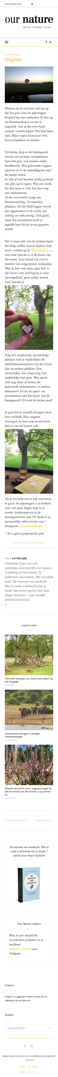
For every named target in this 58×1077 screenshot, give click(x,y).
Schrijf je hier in (20, 949)
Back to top (28, 1072)
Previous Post (16, 820)
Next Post (44, 820)
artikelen (14, 55)
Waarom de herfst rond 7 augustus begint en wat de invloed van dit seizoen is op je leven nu (28, 791)
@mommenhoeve (31, 526)
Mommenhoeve (41, 250)
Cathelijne (38, 543)
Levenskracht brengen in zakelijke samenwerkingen (22, 735)
